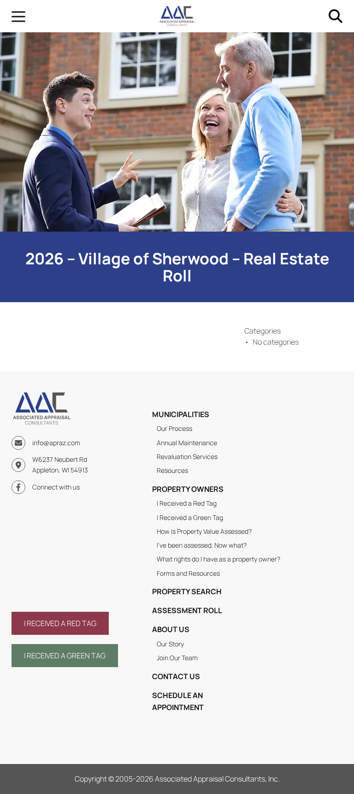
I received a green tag (65, 656)
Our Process (174, 428)
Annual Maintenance (187, 442)
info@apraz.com (56, 442)
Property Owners (188, 489)
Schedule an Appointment (178, 701)
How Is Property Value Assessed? (204, 531)
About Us (170, 629)
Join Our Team (177, 657)
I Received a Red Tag (187, 503)
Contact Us (176, 676)
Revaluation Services (187, 456)
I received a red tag (60, 623)
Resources (172, 470)
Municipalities (180, 414)
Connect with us (56, 487)
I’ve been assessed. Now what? (202, 545)
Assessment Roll (187, 610)
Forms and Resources (188, 573)
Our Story (170, 643)
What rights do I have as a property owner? (218, 559)
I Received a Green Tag (190, 517)
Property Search (187, 591)
